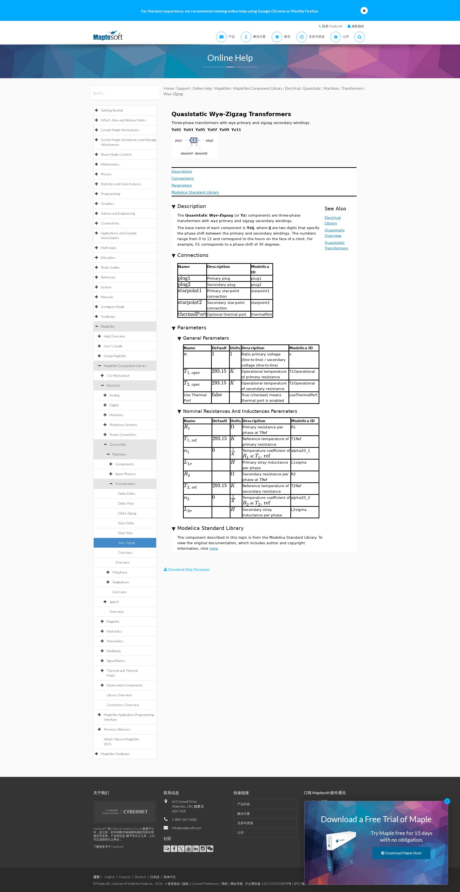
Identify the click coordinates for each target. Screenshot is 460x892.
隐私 (186, 884)
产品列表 (243, 804)
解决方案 (243, 813)
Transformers (125, 484)
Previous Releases (117, 729)
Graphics (107, 203)
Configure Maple (113, 307)
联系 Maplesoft (332, 26)
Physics (106, 174)
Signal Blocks (116, 661)
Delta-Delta (126, 493)
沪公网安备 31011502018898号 (268, 884)
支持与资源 (245, 823)
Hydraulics (114, 631)
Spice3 (114, 602)
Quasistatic (117, 444)
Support (183, 88)
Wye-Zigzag (126, 543)
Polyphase (119, 572)
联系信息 (171, 792)
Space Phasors (125, 474)
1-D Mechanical (118, 375)
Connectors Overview (123, 705)
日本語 (154, 877)
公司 (240, 832)
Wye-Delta (126, 523)
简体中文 (169, 877)
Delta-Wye (126, 503)
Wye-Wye (125, 533)
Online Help (202, 88)
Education (108, 257)
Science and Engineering (118, 213)
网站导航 (236, 884)
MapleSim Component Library (125, 366)
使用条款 (173, 884)
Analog (114, 395)
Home (169, 88)
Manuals (107, 297)
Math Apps (108, 248)
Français (125, 877)
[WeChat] (210, 848)
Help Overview (114, 336)
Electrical (113, 385)
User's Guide (113, 346)
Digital (114, 405)
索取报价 (358, 26)
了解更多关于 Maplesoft (108, 846)
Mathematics (110, 164)
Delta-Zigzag (127, 513)
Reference (108, 277)
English (110, 877)
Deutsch (140, 877)
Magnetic (113, 621)
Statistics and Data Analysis (121, 184)
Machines (116, 415)
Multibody (114, 651)
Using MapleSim (115, 356)
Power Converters (123, 434)
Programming (110, 194)
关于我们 (101, 792)
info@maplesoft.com (186, 828)
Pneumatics (115, 641)
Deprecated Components (125, 685)
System (106, 287)
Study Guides (110, 267)
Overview (125, 552)
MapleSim (108, 326)
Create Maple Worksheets (120, 130)
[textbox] (184, 278)
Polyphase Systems (123, 425)
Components (124, 464)
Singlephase (120, 582)
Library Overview (119, 695)
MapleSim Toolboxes (115, 754)
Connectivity (110, 223)
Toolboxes (108, 316)
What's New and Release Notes (123, 120)
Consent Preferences (205, 884)
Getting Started (112, 110)
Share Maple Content (116, 154)
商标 (225, 884)
